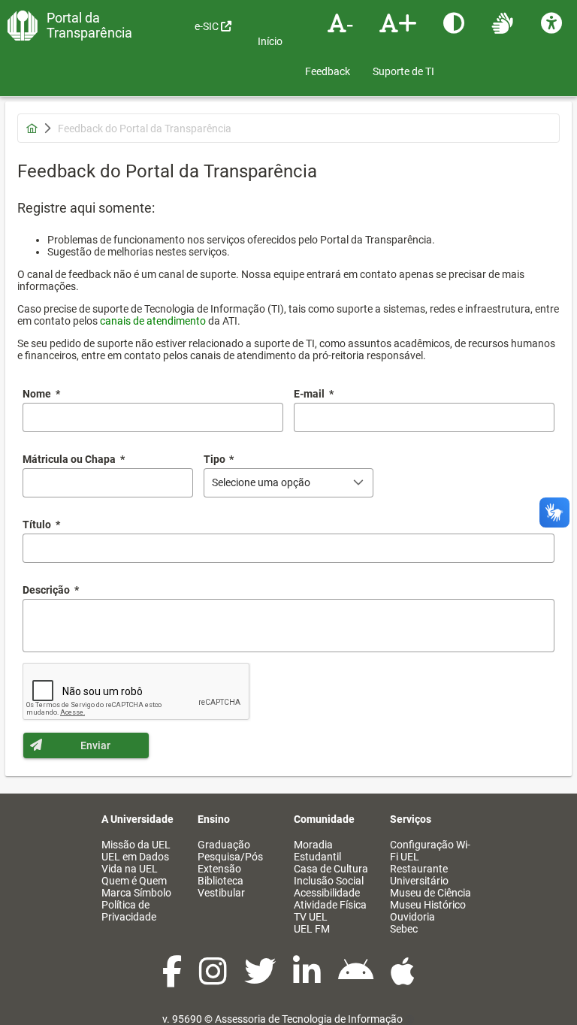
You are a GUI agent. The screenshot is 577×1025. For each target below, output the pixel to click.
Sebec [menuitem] (404, 929)
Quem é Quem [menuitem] (134, 881)
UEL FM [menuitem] (312, 929)
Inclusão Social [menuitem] (329, 881)
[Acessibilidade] (553, 22)
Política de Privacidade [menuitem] (128, 911)
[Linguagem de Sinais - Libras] (504, 22)
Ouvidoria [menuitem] (412, 917)
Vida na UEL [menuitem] (129, 869)
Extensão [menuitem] (219, 869)
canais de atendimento (153, 321)
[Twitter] (261, 979)
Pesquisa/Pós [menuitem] (230, 857)
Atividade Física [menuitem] (330, 905)
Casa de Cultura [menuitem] (331, 869)
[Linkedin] (308, 979)
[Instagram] (214, 979)
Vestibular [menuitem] (221, 893)
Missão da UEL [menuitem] (136, 845)
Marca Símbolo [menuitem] (136, 893)
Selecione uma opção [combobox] (261, 482)
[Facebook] (173, 979)
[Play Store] (357, 979)
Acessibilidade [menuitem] (327, 893)
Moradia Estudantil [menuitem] (317, 851)
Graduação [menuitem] (224, 845)
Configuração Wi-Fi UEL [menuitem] (430, 851)
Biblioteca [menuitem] (220, 881)
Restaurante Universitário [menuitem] (419, 875)
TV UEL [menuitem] (311, 917)
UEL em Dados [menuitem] (135, 857)
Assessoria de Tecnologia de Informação (309, 1019)
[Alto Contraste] (455, 22)
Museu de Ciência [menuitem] (430, 893)
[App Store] (403, 979)
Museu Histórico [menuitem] (428, 905)
